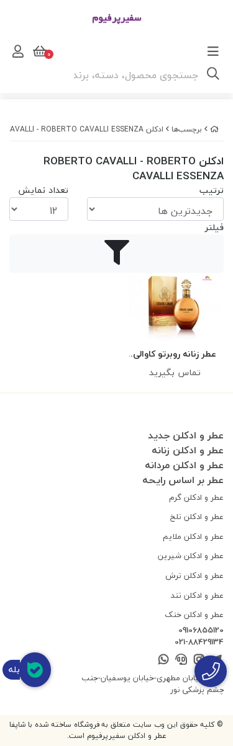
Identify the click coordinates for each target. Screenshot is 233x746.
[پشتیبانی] (181, 660)
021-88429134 (199, 642)
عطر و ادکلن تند (197, 595)
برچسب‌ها (186, 129)
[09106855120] (210, 671)
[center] (213, 75)
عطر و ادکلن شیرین (191, 555)
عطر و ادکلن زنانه (188, 450)
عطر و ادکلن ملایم (193, 536)
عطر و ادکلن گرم (196, 497)
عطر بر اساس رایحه (183, 480)
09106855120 (201, 630)
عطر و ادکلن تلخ (197, 516)
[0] (38, 51)
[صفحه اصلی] (214, 129)
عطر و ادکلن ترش (194, 575)
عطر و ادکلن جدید (186, 435)
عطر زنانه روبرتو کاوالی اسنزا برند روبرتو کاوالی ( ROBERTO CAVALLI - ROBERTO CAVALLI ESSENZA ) (175, 354)
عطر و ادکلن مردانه (184, 465)
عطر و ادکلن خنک (194, 614)
